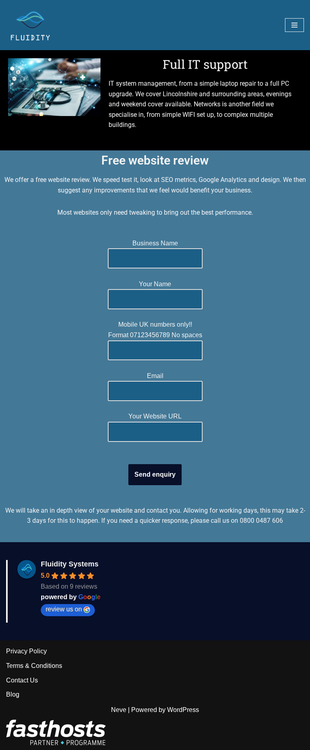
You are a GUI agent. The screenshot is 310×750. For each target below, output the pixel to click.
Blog (12, 694)
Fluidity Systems (69, 564)
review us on (64, 609)
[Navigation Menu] (294, 25)
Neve (118, 709)
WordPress (183, 709)
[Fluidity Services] (30, 25)
